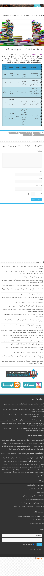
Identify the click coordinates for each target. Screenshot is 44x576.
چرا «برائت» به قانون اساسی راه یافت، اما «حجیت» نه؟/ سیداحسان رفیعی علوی (23, 316)
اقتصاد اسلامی (25, 449)
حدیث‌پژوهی (14, 458)
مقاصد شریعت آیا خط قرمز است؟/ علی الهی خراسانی (28, 303)
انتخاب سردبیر (35, 453)
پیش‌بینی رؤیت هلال (19, 472)
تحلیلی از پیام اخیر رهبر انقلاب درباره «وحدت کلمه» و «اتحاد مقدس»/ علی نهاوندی (23, 326)
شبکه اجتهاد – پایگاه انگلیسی (35, 485)
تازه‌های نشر (37, 133)
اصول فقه (33, 449)
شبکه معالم (40, 492)
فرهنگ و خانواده (28, 135)
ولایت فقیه (34, 472)
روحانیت (32, 465)
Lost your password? (36, 549)
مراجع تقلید (33, 470)
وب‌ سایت (39, 185)
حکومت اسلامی (12, 461)
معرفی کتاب (26, 469)
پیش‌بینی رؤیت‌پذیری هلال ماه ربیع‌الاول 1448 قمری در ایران (26, 306)
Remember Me (28, 545)
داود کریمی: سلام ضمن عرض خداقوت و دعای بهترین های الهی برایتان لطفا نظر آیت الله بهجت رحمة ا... (24, 429)
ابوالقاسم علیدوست (24, 446)
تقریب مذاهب (26, 458)
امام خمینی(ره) (14, 449)
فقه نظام (27, 467)
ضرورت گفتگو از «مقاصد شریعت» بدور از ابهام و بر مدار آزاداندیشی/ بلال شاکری (22, 267)
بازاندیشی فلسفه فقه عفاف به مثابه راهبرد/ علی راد (28, 353)
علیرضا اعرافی (12, 465)
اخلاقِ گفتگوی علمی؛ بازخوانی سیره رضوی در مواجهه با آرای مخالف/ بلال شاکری (22, 298)
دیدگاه (39, 151)
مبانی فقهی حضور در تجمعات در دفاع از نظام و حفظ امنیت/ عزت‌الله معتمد (23, 321)
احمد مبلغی (13, 446)
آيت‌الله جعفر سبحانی (37, 440)
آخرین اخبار (34, 15)
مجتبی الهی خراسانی (20, 467)
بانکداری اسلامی (15, 453)
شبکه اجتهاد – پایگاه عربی (36, 489)
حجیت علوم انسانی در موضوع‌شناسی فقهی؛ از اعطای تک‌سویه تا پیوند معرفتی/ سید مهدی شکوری (23, 310)
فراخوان (5, 464)
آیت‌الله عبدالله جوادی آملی (16, 444)
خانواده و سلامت (14, 133)
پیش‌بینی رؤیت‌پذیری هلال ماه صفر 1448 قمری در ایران (27, 344)
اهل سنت (23, 453)
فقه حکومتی (40, 467)
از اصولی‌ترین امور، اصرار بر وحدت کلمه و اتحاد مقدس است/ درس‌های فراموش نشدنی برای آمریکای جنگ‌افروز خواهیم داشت (23, 336)
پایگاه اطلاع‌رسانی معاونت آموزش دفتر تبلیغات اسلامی (28, 506)
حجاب (20, 458)
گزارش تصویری (9, 472)
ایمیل (40, 178)
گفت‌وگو (39, 476)
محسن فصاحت (11, 467)
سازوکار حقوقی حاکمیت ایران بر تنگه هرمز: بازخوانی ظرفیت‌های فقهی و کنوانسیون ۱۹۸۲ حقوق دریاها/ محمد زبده (23, 273)
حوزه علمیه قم (22, 461)
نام (41, 171)
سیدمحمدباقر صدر (22, 464)
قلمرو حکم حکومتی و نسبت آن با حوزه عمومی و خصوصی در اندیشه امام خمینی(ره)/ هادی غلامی (22, 362)
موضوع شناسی (18, 470)
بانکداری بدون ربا (5, 453)
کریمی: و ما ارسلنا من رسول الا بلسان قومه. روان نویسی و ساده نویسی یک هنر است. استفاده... (24, 405)
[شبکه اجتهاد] (22, 6)
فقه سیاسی (33, 467)
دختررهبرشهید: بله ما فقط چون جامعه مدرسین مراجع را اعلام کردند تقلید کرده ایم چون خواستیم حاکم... (23, 424)
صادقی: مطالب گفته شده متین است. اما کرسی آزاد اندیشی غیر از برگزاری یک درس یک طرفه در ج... (23, 416)
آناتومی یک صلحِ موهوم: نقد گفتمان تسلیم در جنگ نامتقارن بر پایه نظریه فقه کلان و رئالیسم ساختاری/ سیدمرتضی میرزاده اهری (22, 331)
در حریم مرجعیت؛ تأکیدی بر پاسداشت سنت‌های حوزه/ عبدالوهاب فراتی (23, 341)
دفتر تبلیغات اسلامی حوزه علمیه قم (33, 496)
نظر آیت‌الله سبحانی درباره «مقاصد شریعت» (30, 294)
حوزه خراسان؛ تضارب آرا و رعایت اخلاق (32, 277)
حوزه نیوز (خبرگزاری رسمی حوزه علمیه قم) (32, 503)
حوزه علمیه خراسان (35, 461)
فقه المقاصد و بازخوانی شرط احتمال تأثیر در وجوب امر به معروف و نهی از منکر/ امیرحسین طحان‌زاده (22, 290)
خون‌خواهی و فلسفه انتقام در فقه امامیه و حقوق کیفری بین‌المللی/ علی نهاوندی (22, 348)
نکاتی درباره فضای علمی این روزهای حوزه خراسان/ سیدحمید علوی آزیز (23, 285)
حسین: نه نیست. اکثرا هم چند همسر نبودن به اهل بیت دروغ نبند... (24, 420)
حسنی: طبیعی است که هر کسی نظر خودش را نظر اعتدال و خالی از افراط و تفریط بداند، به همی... (23, 410)
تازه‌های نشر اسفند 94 (26, 133)
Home (40, 15)
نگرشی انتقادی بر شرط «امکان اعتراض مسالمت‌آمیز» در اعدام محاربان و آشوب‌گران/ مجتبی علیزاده (22, 281)
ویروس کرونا (28, 472)
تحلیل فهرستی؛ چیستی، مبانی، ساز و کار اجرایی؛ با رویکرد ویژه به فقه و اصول (22, 357)
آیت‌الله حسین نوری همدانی (23, 440)
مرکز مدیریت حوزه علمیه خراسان (34, 499)
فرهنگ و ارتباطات (39, 135)
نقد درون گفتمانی (9, 470)
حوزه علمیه (7, 457)
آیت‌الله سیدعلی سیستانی (30, 443)
